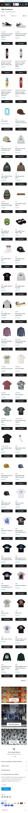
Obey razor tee (4, 613)
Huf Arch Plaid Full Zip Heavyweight (6, 176)
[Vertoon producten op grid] (23, 15)
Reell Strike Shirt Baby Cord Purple (6, 341)
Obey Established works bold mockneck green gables (21, 668)
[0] (25, 4)
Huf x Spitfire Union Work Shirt (5, 314)
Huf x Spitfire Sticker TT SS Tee (6, 286)
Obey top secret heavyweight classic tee (20, 531)
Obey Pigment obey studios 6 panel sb (19, 476)
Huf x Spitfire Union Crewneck (19, 286)
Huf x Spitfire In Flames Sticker (20, 204)
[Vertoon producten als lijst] (26, 15)
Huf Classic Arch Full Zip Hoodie (20, 149)
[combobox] (16, 4)
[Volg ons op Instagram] (5, 797)
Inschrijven (6, 789)
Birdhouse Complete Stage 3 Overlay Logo (6, 63)
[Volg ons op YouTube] (10, 797)
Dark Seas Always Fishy (6, 368)
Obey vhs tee (18, 613)
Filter (4, 16)
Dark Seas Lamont (5, 394)
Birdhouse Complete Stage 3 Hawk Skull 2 (20, 92)
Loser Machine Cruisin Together (20, 421)
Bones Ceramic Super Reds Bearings (20, 314)
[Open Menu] (2, 4)
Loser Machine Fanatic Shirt (6, 448)
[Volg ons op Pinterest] (7, 797)
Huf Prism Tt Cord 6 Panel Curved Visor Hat (20, 121)
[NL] (16, 4)
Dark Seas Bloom (19, 394)
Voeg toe (7, 72)
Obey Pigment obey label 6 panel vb (5, 503)
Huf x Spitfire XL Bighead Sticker (5, 231)
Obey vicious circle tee (6, 639)
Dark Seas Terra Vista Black (6, 421)
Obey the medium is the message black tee (20, 639)
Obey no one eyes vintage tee (19, 503)
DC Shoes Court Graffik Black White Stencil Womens (6, 35)
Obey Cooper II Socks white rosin (20, 448)
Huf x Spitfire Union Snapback (19, 259)
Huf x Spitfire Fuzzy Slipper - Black (19, 231)
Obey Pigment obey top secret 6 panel (6, 476)
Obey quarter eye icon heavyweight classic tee (20, 558)
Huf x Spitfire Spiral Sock (6, 259)
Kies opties (7, 43)
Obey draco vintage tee (6, 530)
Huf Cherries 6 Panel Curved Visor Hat (6, 149)
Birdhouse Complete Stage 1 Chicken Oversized (6, 93)
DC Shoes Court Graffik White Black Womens (20, 34)
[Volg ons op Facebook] (2, 797)
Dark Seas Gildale (19, 368)
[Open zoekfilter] (20, 4)
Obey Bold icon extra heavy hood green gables (6, 668)
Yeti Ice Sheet (4, 121)
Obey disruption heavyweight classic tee (6, 586)
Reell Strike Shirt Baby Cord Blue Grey (20, 341)
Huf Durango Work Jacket (19, 176)
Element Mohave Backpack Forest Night (6, 204)
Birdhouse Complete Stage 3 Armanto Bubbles (20, 64)
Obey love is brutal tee (20, 585)
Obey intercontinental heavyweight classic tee (6, 558)
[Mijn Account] (22, 4)
